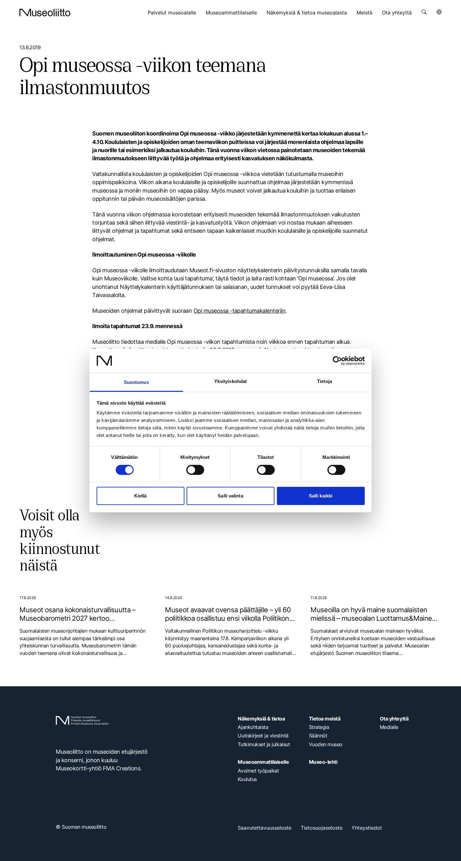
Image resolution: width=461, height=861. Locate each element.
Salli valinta (230, 495)
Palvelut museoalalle (172, 12)
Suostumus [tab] (136, 382)
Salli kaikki (320, 495)
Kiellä (140, 495)
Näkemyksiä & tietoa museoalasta (307, 12)
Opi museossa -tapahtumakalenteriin (239, 310)
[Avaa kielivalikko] (439, 11)
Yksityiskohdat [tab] (230, 381)
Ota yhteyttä (397, 12)
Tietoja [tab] (324, 381)
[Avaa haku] (424, 11)
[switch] (195, 470)
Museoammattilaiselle (231, 12)
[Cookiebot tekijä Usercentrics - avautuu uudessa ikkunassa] (337, 360)
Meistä (364, 12)
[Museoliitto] (44, 12)
